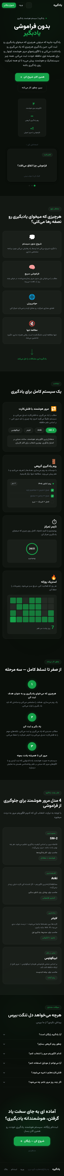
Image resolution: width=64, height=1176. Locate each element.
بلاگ (6, 1169)
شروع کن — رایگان (34, 1141)
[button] (32, 165)
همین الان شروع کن (34, 77)
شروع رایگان (9, 5)
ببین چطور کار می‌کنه (32, 88)
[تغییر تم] (29, 5)
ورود (21, 5)
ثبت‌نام (14, 1169)
